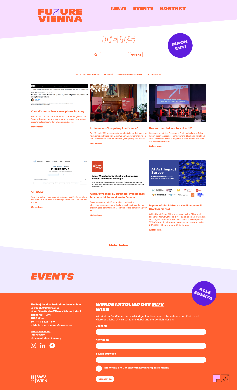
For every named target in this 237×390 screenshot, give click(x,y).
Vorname (101, 325)
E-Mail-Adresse (106, 353)
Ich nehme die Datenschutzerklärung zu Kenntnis (136, 367)
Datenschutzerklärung (46, 338)
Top (147, 75)
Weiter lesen (37, 127)
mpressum (38, 334)
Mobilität (109, 75)
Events (143, 8)
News (118, 8)
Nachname (102, 339)
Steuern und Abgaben (130, 75)
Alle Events (205, 293)
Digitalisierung (92, 75)
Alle (78, 75)
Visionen (156, 75)
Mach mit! (180, 45)
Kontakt (173, 8)
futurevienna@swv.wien (57, 325)
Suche (136, 54)
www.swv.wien (40, 331)
